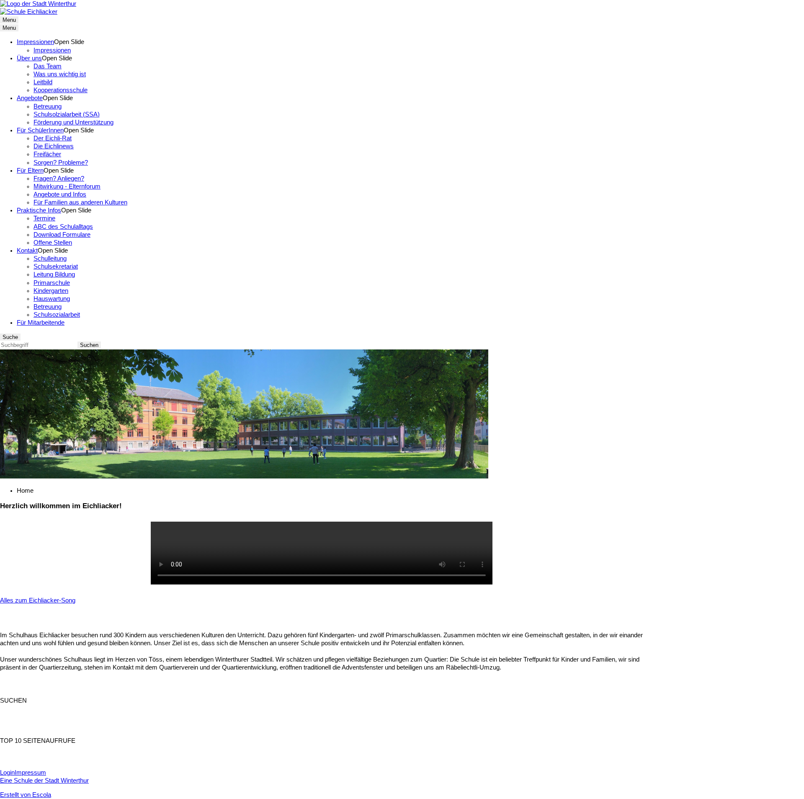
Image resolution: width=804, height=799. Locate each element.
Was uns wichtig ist (60, 74)
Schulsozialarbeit (57, 314)
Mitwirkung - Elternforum (67, 186)
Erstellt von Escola (25, 794)
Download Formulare (62, 234)
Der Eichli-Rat (53, 138)
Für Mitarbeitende (40, 322)
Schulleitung (50, 258)
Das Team (48, 66)
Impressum (30, 772)
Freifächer (47, 154)
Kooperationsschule (61, 90)
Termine (44, 218)
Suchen (89, 345)
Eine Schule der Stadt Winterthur (44, 780)
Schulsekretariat (56, 266)
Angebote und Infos (60, 194)
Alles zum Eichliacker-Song (37, 600)
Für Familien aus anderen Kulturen (80, 202)
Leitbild (43, 82)
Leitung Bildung (54, 274)
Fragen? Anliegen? (59, 178)
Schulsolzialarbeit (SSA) (67, 114)
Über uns (29, 58)
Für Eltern (30, 170)
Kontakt (27, 250)
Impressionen (35, 42)
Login (7, 772)
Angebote (30, 98)
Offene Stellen (53, 242)
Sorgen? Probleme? (61, 162)
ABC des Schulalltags (63, 226)
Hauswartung (52, 298)
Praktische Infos (39, 210)
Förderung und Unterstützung (73, 122)
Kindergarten (51, 290)
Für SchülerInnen (40, 130)
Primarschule (52, 282)
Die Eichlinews (54, 146)
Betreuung (48, 106)
